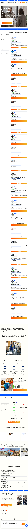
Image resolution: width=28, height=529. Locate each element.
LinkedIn (1, 519)
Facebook (1, 518)
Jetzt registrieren (22, 2)
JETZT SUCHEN (7, 23)
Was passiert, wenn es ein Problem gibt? (6, 481)
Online (2, 40)
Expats (1, 520)
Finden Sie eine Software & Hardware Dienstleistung (6, 505)
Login (18, 2)
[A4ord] (3, 2)
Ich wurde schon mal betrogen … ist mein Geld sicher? (8, 477)
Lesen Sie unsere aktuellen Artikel (14, 461)
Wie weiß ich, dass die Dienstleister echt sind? (7, 470)
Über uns (15, 2)
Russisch (2, 49)
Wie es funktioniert (12, 2)
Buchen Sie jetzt (19, 47)
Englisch (2, 48)
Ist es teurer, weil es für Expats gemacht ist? (6, 473)
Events (15, 518)
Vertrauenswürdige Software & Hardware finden (14, 421)
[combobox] (5, 34)
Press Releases (15, 519)
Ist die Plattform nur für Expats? (5, 485)
